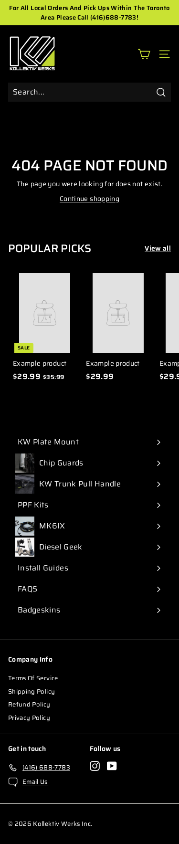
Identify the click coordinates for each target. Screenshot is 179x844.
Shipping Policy (31, 691)
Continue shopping (89, 198)
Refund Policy (29, 704)
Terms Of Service (33, 678)
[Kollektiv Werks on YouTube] (112, 766)
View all (158, 248)
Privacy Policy (29, 718)
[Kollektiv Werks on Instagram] (95, 766)
